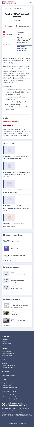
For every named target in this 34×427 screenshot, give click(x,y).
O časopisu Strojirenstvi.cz (9, 387)
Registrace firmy (6, 351)
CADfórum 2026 (9, 226)
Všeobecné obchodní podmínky (11, 399)
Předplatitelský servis (8, 383)
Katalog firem (6, 260)
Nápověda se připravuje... (9, 375)
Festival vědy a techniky (12, 158)
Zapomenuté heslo (7, 344)
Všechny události (7, 293)
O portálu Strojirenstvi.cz (9, 367)
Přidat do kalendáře (23, 26)
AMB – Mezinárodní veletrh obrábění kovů (16, 209)
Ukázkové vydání (7, 385)
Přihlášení (4, 342)
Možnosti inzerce (7, 355)
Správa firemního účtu (8, 353)
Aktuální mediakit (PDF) (8, 365)
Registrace (10, 26)
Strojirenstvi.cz (8, 9)
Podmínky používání (8, 395)
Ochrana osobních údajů (9, 397)
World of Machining (10, 192)
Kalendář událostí (18, 9)
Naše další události (10, 122)
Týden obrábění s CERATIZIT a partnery (14, 175)
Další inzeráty (6, 325)
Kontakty (4, 363)
